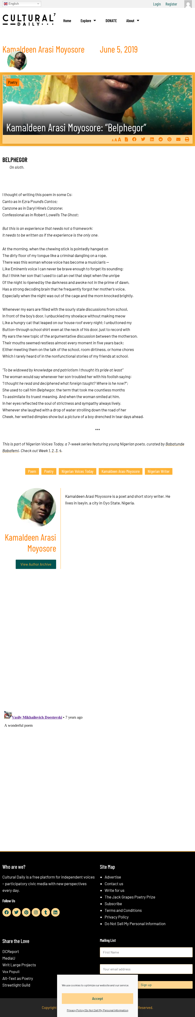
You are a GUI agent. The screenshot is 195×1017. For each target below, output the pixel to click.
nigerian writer (159, 471)
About (130, 20)
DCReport (10, 951)
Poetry (12, 82)
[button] (134, 139)
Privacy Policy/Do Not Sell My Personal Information (97, 1010)
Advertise (113, 876)
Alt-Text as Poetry (17, 978)
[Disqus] (97, 645)
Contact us (114, 883)
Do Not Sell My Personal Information (135, 923)
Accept (97, 998)
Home (67, 20)
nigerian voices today (77, 471)
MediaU (8, 958)
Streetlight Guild (16, 984)
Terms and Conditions (123, 910)
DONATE (111, 20)
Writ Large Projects (19, 964)
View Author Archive (35, 564)
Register (171, 3)
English (13, 3)
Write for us (114, 890)
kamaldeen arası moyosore (121, 471)
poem (32, 471)
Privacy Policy (117, 916)
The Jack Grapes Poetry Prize (130, 896)
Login (157, 3)
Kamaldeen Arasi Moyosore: (76, 127)
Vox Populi (11, 971)
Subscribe (113, 903)
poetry (49, 471)
